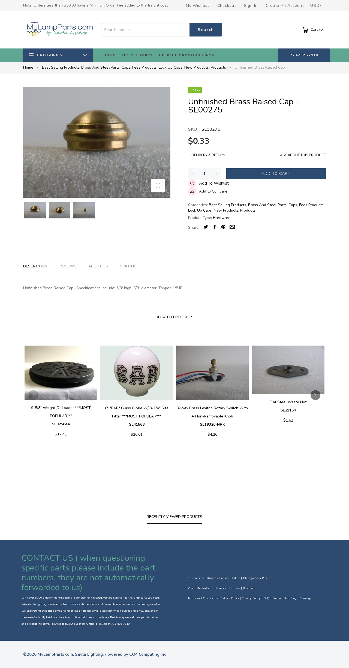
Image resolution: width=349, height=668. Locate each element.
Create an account (285, 5)
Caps (126, 67)
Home (28, 67)
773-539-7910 (304, 55)
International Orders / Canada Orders (214, 578)
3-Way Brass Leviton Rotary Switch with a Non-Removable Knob (212, 416)
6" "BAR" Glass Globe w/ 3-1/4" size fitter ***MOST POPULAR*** (137, 416)
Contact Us (280, 598)
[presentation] (33, 395)
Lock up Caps (171, 67)
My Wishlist (197, 5)
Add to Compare (213, 191)
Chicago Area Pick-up (257, 578)
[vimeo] (223, 227)
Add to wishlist (214, 183)
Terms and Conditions (203, 598)
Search (206, 29)
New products (197, 67)
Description (35, 266)
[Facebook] (214, 227)
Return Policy (230, 598)
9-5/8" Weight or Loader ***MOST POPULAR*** (61, 416)
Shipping (128, 266)
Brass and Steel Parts (101, 67)
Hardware (221, 217)
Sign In (251, 5)
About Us (98, 266)
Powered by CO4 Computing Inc (135, 654)
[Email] (232, 227)
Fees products (145, 67)
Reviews (67, 266)
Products (218, 67)
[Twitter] (206, 227)
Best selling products (61, 67)
